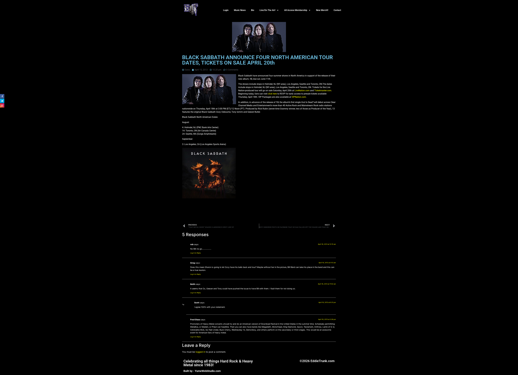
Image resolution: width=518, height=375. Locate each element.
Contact (337, 10)
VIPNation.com (299, 97)
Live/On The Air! (267, 10)
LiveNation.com (302, 90)
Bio (252, 10)
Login (226, 10)
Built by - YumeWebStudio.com (202, 371)
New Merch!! (322, 10)
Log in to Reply (195, 253)
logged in (200, 351)
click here (272, 93)
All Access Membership (295, 10)
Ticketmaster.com (322, 90)
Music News (240, 10)
